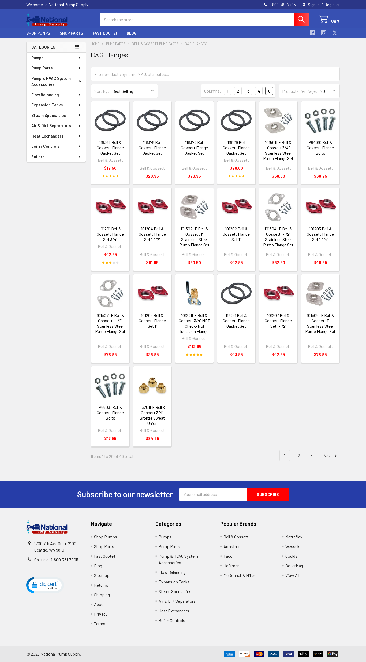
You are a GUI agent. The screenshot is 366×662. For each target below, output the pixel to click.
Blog (132, 33)
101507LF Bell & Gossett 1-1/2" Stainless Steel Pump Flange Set (110, 323)
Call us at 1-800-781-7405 (56, 559)
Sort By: (101, 91)
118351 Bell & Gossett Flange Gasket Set (236, 320)
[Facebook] (312, 33)
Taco (228, 556)
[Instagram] (323, 33)
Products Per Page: (299, 91)
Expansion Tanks (47, 104)
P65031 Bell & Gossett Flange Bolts (110, 412)
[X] (335, 33)
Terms (99, 623)
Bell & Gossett (236, 536)
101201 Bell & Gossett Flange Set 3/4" (110, 234)
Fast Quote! (105, 33)
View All (292, 575)
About (99, 604)
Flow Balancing (45, 94)
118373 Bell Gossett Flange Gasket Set (194, 148)
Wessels (292, 546)
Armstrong (233, 546)
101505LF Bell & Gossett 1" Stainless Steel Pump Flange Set (320, 323)
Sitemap (101, 575)
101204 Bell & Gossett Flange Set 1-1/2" (152, 234)
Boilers (37, 156)
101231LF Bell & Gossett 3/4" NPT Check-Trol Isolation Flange (194, 323)
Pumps (37, 57)
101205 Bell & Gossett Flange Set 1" (152, 320)
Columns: (212, 90)
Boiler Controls (45, 146)
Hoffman (231, 565)
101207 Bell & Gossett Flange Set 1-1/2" (278, 320)
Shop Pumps (38, 33)
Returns (101, 584)
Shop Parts (71, 33)
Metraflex (293, 536)
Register (332, 4)
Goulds (291, 556)
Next (328, 455)
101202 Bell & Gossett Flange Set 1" (236, 234)
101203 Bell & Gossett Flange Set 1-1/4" (320, 234)
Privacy (100, 613)
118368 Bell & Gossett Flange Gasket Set (110, 148)
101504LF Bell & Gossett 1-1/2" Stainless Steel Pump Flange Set (278, 236)
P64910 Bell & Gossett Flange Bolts (320, 148)
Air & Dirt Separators (51, 125)
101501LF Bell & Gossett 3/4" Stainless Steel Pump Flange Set (278, 150)
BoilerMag (294, 565)
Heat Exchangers (47, 136)
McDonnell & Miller (239, 575)
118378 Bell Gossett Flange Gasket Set (152, 148)
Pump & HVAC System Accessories (51, 81)
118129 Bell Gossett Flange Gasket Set (236, 148)
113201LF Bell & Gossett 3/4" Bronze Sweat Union (152, 415)
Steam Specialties (48, 115)
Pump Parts (42, 67)
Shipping (102, 594)
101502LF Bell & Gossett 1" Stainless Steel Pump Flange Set (194, 236)
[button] (45, 585)
